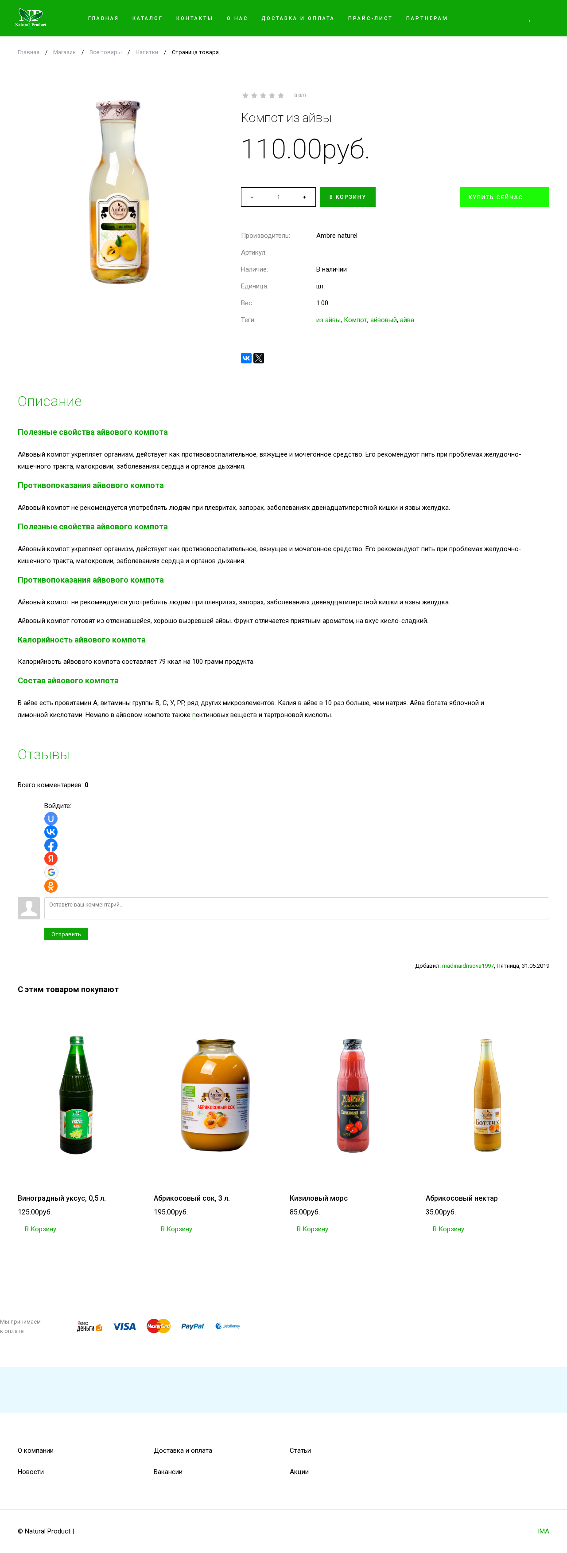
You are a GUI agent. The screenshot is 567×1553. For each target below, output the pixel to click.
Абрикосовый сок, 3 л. (192, 1198)
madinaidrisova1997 (468, 965)
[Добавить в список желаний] (545, 117)
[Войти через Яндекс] (51, 858)
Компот (355, 320)
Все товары (105, 52)
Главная (28, 52)
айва (407, 320)
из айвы (328, 320)
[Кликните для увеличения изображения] (119, 192)
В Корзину (39, 1229)
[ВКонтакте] (246, 358)
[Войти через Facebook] (51, 845)
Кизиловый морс (319, 1198)
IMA (543, 1531)
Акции (299, 1472)
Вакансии (168, 1472)
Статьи (300, 1450)
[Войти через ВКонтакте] (51, 832)
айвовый (383, 320)
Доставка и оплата (183, 1450)
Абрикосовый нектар (462, 1198)
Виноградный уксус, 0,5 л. (62, 1198)
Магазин (64, 52)
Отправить (66, 934)
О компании (36, 1450)
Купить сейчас (496, 197)
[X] (258, 358)
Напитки (147, 52)
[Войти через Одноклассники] (51, 886)
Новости (31, 1472)
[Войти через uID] (51, 818)
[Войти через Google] (51, 872)
